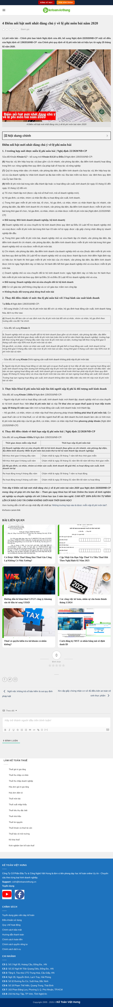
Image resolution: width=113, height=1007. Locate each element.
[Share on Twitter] (10, 679)
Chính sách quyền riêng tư (15, 944)
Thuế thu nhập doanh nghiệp (21, 781)
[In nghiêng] (9, 730)
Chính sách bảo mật (12, 929)
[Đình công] (18, 730)
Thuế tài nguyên (16, 822)
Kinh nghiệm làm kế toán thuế (21, 845)
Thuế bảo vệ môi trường (19, 834)
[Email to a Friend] (15, 679)
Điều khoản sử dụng (12, 920)
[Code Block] (34, 730)
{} (42, 730)
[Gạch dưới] (13, 730)
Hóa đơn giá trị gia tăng (19, 787)
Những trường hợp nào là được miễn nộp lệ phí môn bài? (79, 505)
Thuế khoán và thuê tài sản (20, 828)
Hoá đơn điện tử (16, 793)
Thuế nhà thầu (15, 816)
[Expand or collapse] (107, 135)
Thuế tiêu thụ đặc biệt (18, 810)
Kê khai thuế (14, 840)
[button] (4, 10)
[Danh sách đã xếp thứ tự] (22, 730)
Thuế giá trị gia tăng (17, 769)
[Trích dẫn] (30, 730)
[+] (46, 730)
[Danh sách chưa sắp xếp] (26, 730)
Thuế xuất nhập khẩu (18, 804)
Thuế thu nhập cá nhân (18, 775)
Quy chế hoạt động (11, 925)
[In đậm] (5, 730)
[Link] (38, 730)
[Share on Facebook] (4, 679)
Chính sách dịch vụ (11, 949)
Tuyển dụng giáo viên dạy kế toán (18, 915)
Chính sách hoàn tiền (12, 939)
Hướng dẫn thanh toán (13, 934)
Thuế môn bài (14, 799)
